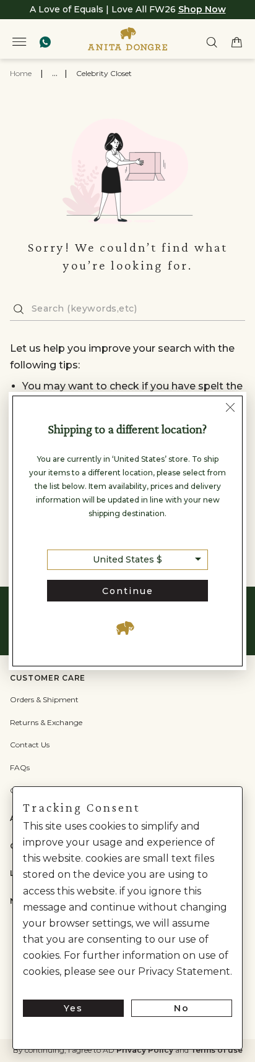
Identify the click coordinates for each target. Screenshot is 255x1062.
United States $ (127, 559)
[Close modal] (230, 409)
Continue (127, 591)
